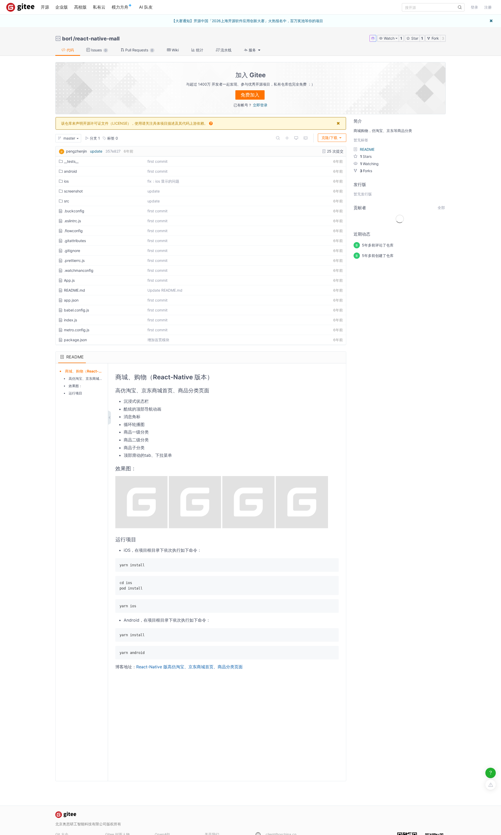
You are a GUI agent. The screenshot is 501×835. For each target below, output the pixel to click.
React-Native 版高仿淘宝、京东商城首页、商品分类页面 (189, 666)
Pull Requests (138, 50)
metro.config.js (76, 330)
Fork (435, 38)
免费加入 (250, 95)
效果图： (75, 386)
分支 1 (94, 138)
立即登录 (260, 105)
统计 (199, 50)
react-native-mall (97, 38)
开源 (45, 7)
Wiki (175, 50)
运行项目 (75, 393)
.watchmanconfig (78, 270)
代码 (69, 50)
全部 (441, 207)
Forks (366, 171)
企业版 (61, 7)
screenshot (73, 191)
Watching (369, 163)
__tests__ (71, 161)
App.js (69, 280)
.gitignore (72, 250)
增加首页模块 (158, 340)
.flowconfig (73, 231)
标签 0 (112, 138)
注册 (488, 7)
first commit (157, 161)
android (70, 171)
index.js (70, 320)
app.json (71, 300)
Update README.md (164, 290)
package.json (75, 340)
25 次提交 (334, 151)
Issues (98, 50)
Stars (366, 156)
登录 (474, 7)
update (96, 151)
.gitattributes (75, 240)
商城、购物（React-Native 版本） (93, 371)
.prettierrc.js (74, 260)
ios (66, 181)
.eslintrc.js (72, 221)
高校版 (80, 7)
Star (414, 38)
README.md (74, 290)
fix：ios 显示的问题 (163, 181)
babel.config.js (76, 310)
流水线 (225, 50)
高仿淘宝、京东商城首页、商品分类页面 (99, 378)
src (66, 201)
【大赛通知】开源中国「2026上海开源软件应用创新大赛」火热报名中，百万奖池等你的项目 (247, 21)
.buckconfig (74, 211)
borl (67, 38)
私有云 (99, 7)
